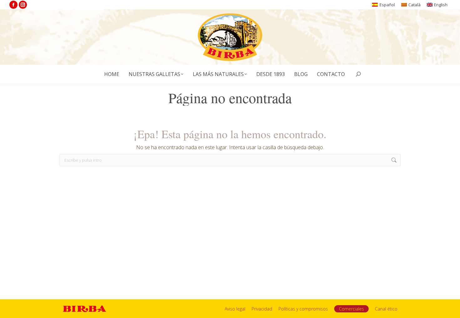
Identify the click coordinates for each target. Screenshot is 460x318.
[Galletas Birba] (230, 37)
